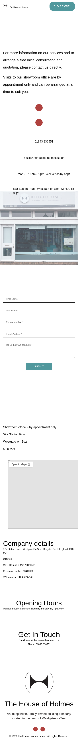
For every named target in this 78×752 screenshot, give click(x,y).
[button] (44, 6)
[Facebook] (39, 107)
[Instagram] (39, 122)
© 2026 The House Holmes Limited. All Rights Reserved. (39, 736)
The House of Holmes (19, 7)
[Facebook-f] (35, 729)
